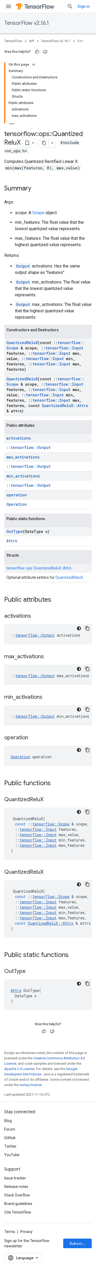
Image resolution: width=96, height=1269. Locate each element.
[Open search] (70, 6)
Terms (9, 1232)
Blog (8, 1121)
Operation (16, 504)
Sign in (84, 6)
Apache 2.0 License (19, 1069)
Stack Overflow (17, 1195)
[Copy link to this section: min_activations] (47, 697)
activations (18, 438)
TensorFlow (13, 41)
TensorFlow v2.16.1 (26, 23)
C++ (80, 41)
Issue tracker (15, 1178)
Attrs (11, 540)
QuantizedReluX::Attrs (65, 405)
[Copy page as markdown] (44, 142)
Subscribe (79, 1243)
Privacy (26, 1232)
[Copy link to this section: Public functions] (56, 783)
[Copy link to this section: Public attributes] (56, 600)
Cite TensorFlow (17, 1212)
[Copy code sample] (87, 628)
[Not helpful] (45, 52)
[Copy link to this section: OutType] (31, 971)
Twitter (10, 1146)
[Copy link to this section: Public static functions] (74, 955)
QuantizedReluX (22, 342)
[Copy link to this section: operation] (33, 738)
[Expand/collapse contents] (33, 64)
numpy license (30, 1085)
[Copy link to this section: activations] (36, 616)
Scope (38, 212)
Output (23, 266)
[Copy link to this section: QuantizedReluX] (48, 800)
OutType (14, 531)
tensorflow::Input (64, 347)
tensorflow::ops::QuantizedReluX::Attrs (38, 568)
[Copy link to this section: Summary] (36, 189)
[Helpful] (37, 52)
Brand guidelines (18, 1204)
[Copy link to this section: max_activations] (49, 657)
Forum (9, 1129)
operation (16, 494)
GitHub (9, 1138)
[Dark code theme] (79, 628)
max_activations (22, 457)
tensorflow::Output (31, 447)
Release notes (16, 1186)
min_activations (23, 475)
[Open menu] (8, 6)
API (31, 41)
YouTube (11, 1155)
